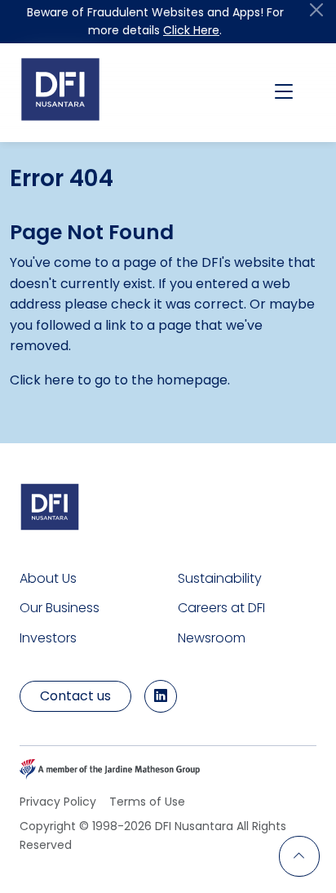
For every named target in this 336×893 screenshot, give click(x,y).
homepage (192, 380)
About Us (48, 578)
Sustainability (220, 578)
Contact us (75, 695)
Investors (48, 638)
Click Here (191, 30)
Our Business (59, 607)
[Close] (316, 10)
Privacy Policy (58, 801)
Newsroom (211, 638)
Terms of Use (147, 801)
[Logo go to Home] (60, 89)
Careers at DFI (221, 607)
